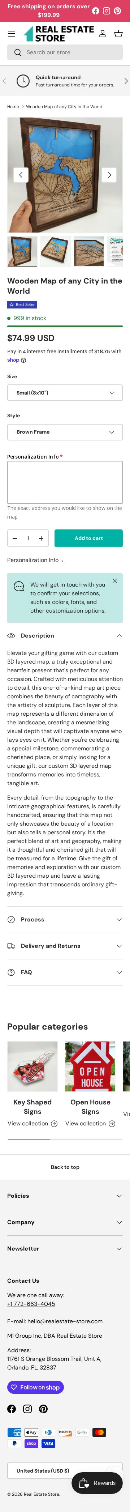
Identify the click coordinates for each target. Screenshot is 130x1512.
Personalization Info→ (35, 560)
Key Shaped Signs (32, 1107)
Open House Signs (90, 1107)
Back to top (65, 1167)
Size (12, 376)
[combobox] (65, 52)
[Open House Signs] (90, 1066)
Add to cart (89, 538)
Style (13, 415)
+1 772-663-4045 (31, 1304)
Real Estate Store (41, 1494)
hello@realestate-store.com (65, 1321)
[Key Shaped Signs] (32, 1066)
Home (13, 107)
